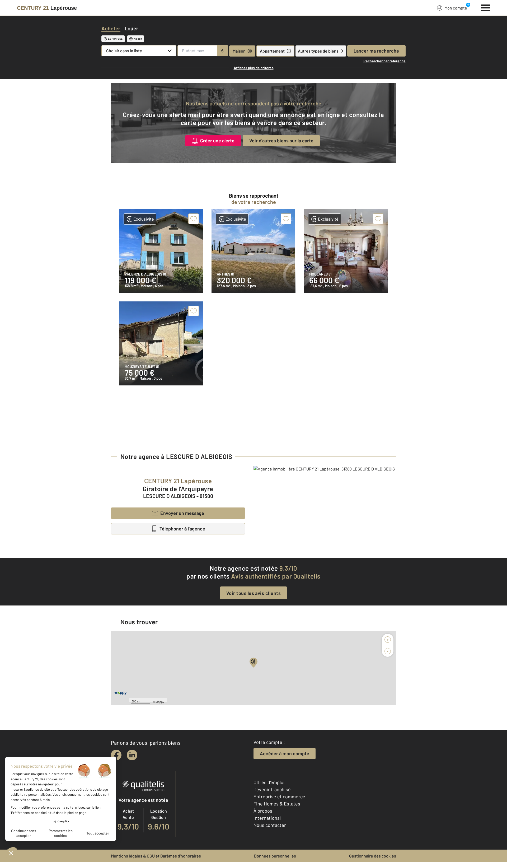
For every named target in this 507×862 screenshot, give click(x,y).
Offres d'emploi (269, 782)
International (267, 818)
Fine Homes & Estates (276, 804)
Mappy (160, 702)
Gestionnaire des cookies (372, 855)
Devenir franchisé (272, 789)
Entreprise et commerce (279, 796)
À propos (262, 811)
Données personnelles (275, 855)
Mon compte (455, 7)
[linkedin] (132, 755)
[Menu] (485, 7)
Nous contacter (269, 825)
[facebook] (116, 755)
